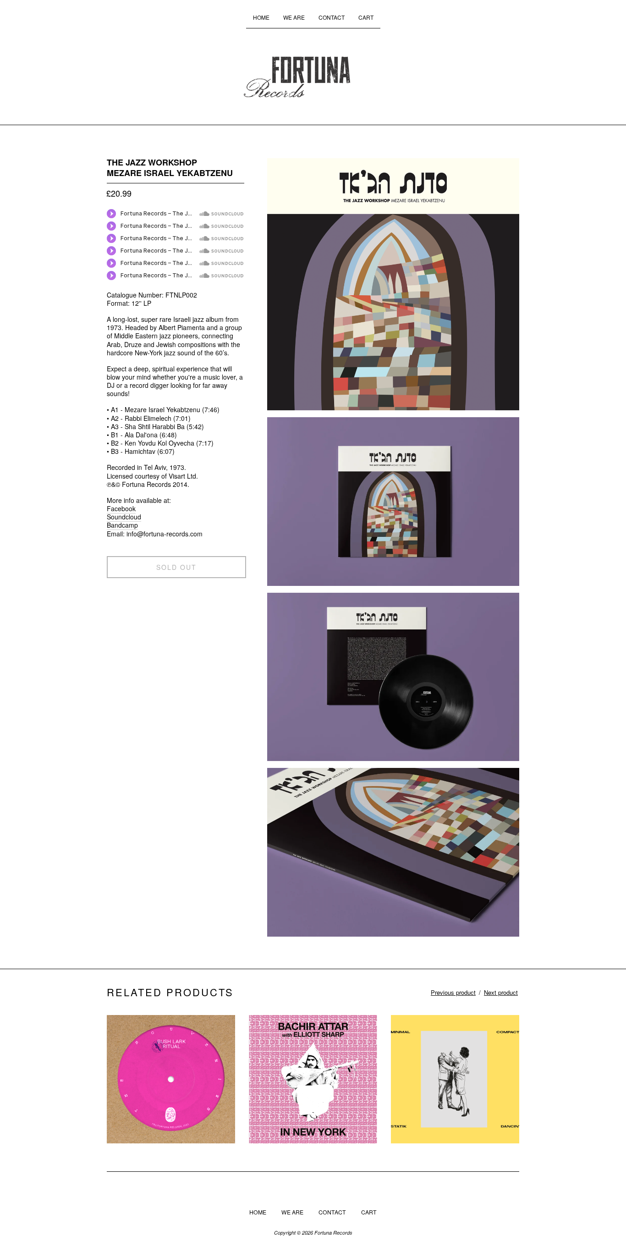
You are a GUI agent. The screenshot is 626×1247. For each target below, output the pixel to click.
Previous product (453, 992)
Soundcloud (124, 516)
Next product (501, 992)
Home (261, 17)
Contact (331, 17)
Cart (365, 17)
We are (294, 17)
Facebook (121, 508)
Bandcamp (122, 525)
